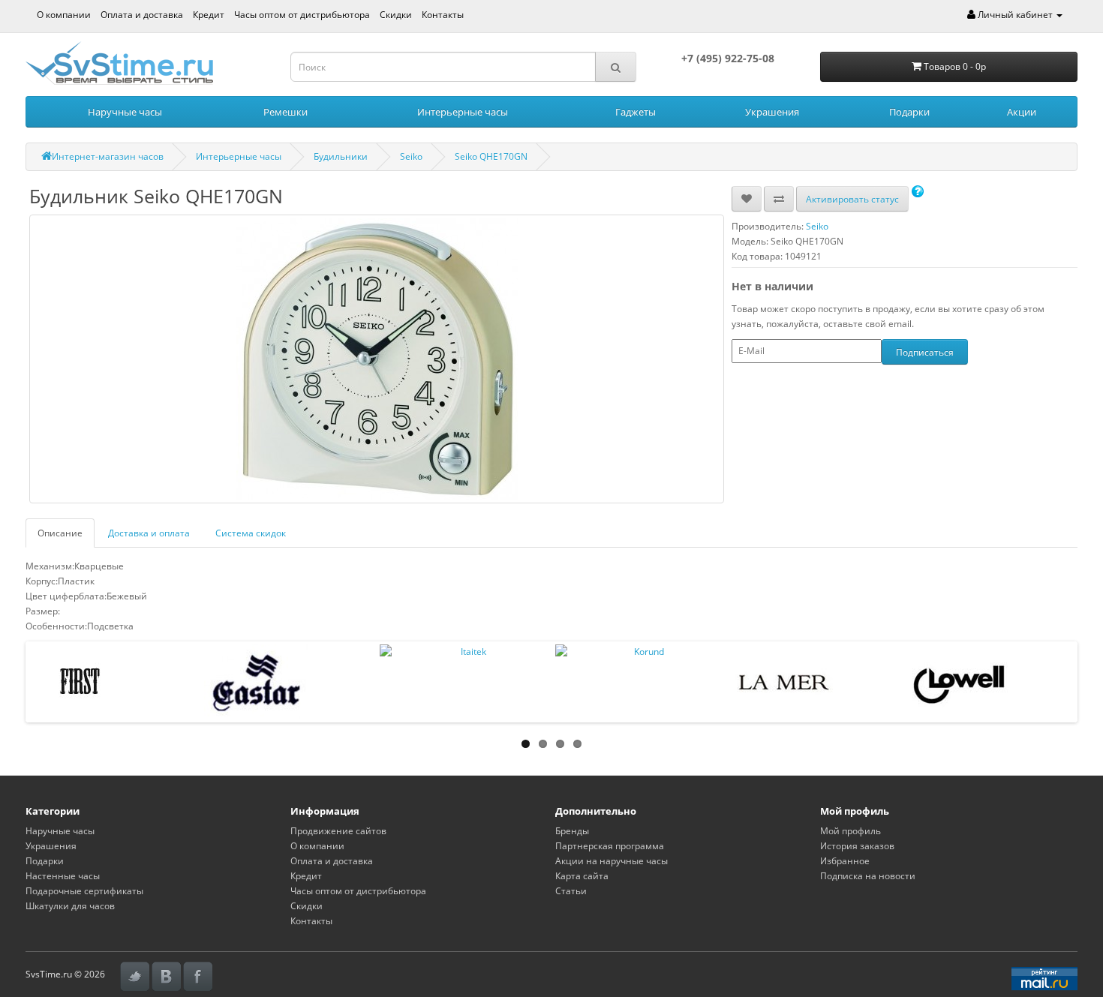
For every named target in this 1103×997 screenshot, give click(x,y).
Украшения (772, 112)
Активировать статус (852, 199)
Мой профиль (850, 830)
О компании (64, 14)
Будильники (341, 156)
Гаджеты (635, 112)
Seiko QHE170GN (491, 156)
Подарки (909, 112)
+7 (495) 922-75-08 (727, 58)
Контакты (443, 14)
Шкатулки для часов (70, 905)
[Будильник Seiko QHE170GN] (376, 359)
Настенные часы (63, 875)
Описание (60, 533)
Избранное (845, 860)
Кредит (208, 14)
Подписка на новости (867, 875)
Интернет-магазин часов (108, 156)
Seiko (411, 156)
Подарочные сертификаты (84, 890)
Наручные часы (125, 112)
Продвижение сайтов (338, 830)
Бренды (572, 830)
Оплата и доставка (142, 14)
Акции (1021, 112)
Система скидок (250, 533)
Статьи (571, 890)
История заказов (857, 845)
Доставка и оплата (149, 533)
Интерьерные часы (462, 112)
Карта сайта (582, 875)
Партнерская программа (609, 845)
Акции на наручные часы (611, 860)
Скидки (396, 14)
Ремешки (285, 112)
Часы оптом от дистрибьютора (302, 14)
